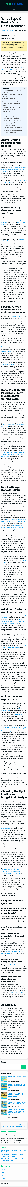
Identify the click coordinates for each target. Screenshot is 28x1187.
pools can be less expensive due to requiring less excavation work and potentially (13, 521)
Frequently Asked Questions (11, 118)
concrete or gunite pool (8, 364)
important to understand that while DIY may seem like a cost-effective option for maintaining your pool (13, 729)
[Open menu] (14, 9)
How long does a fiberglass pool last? (14, 128)
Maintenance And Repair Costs (12, 113)
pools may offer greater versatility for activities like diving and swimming (12, 527)
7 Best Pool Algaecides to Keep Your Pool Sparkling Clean (16, 1085)
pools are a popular (17, 316)
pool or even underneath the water (14, 646)
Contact (3, 1175)
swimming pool (19, 714)
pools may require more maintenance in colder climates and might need (13, 169)
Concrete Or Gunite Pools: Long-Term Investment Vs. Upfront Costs (12, 103)
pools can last (12, 965)
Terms (3, 1172)
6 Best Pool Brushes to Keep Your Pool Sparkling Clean (17, 1102)
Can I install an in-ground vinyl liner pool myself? (13, 124)
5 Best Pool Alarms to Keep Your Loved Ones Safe (17, 1077)
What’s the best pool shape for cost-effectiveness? (14, 131)
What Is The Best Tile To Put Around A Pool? (13, 1126)
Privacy (3, 1169)
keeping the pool (6, 352)
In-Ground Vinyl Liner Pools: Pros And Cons (12, 95)
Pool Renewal (8, 1183)
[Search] (23, 1066)
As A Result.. (7, 134)
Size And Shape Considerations (12, 107)
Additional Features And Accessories (10, 110)
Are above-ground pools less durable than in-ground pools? (13, 121)
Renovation (9, 30)
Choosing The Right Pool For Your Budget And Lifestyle (11, 116)
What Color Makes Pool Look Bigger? (13, 1124)
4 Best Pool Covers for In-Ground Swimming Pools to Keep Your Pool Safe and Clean (17, 1112)
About (3, 1179)
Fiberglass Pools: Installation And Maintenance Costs (11, 99)
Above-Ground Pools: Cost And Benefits (12, 91)
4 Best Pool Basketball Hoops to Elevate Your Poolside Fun (15, 1094)
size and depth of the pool (18, 992)
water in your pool (15, 631)
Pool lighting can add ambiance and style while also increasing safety (12, 621)
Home (3, 30)
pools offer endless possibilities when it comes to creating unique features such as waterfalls (13, 454)
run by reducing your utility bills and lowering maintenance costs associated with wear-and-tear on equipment (13, 870)
